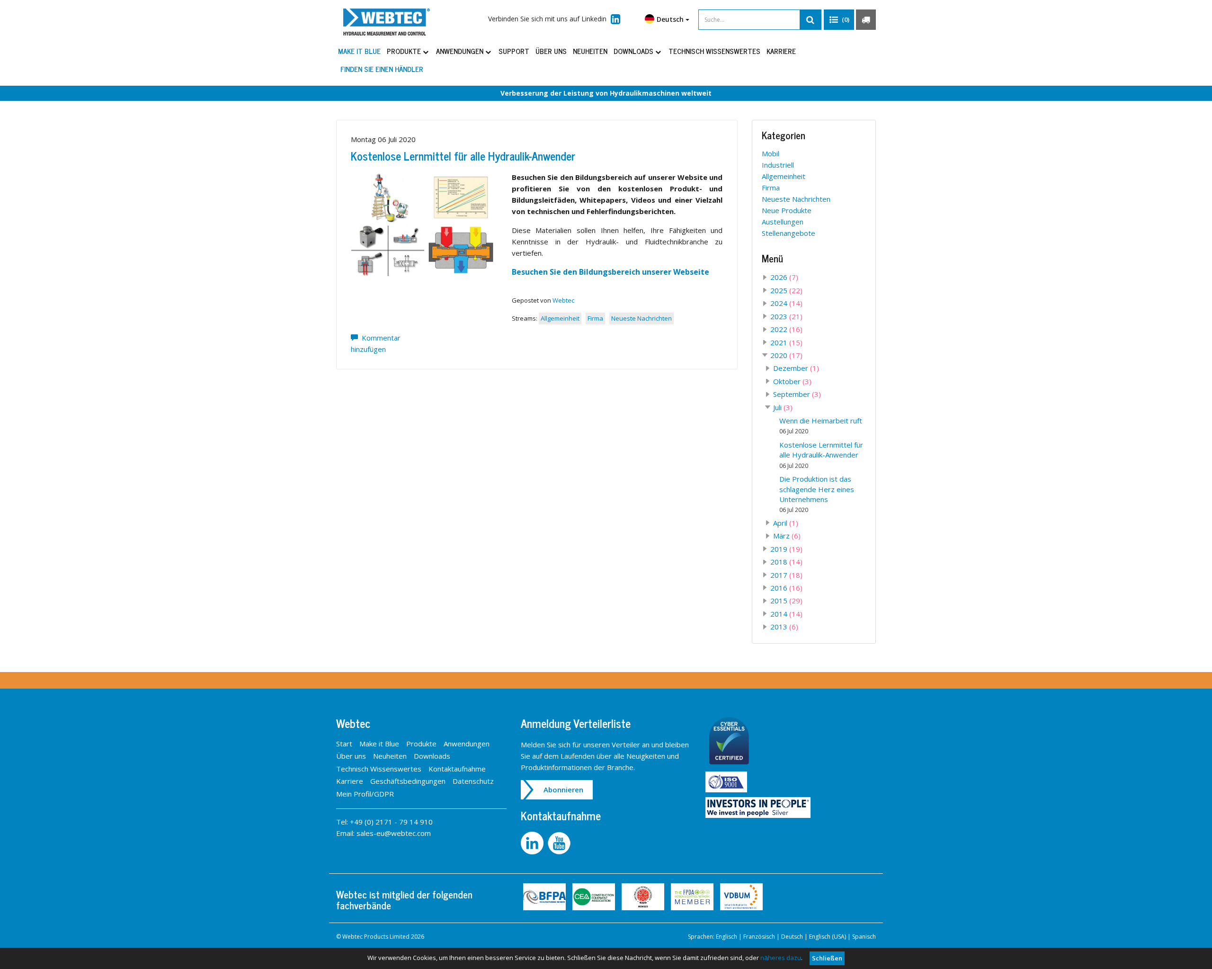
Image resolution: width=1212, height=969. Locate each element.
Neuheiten (590, 51)
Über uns (551, 51)
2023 (786, 316)
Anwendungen (460, 51)
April (785, 523)
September (797, 394)
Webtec (563, 300)
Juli (783, 407)
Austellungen (782, 221)
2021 (786, 342)
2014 (786, 614)
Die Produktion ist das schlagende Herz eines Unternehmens (816, 494)
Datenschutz (473, 781)
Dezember (796, 368)
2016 (786, 587)
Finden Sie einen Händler (381, 69)
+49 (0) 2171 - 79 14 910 (391, 821)
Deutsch (792, 937)
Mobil (770, 153)
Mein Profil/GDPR (365, 794)
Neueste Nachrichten (641, 318)
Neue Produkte (786, 210)
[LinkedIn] (534, 842)
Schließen (827, 958)
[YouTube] (560, 842)
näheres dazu (780, 957)
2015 (786, 600)
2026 (784, 277)
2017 (786, 575)
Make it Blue (359, 51)
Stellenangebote (788, 233)
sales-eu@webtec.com (393, 833)
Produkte (405, 51)
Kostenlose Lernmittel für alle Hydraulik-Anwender (463, 155)
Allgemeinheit (560, 318)
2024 (786, 303)
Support (514, 51)
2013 (784, 626)
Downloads (634, 51)
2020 (786, 355)
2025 (786, 290)
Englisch (726, 937)
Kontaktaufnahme (457, 768)
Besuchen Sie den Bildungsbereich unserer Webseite (610, 272)
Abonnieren (563, 789)
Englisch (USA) (827, 937)
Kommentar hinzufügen (376, 343)
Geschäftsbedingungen (408, 781)
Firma (595, 318)
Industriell (778, 165)
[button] (839, 19)
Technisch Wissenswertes (714, 51)
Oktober (792, 381)
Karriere (781, 51)
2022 (786, 329)
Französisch (759, 937)
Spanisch (864, 937)
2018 (786, 561)
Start (344, 743)
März (787, 535)
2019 (786, 549)
